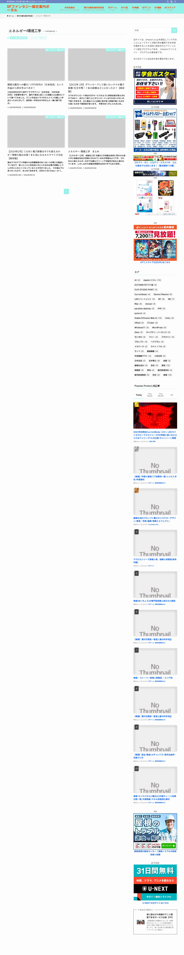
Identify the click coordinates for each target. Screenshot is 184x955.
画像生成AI (141, 365)
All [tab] (172, 395)
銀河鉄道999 (165, 370)
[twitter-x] (168, 1)
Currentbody (142, 294)
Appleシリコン (152, 280)
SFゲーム (151, 483)
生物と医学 (152, 441)
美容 (166, 365)
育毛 (150, 370)
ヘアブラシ (157, 342)
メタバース (141, 346)
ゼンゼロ (140, 337)
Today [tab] (139, 395)
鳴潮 (167, 375)
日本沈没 (140, 361)
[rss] (171, 1)
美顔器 (139, 370)
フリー (153, 337)
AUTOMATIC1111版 (146, 285)
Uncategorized (153, 524)
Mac (138, 304)
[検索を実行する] (174, 30)
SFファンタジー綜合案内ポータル (28, 8)
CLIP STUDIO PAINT (146, 290)
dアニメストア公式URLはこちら (155, 262)
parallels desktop (144, 309)
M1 (161, 299)
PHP (161, 309)
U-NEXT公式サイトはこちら (155, 903)
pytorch (140, 313)
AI (137, 280)
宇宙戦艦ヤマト (143, 356)
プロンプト (141, 342)
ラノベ (139, 351)
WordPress (159, 328)
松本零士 (154, 361)
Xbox (139, 332)
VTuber (152, 323)
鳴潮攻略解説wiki (160, 483)
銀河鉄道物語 (142, 375)
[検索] (175, 1)
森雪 (167, 361)
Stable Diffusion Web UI (148, 318)
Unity (169, 318)
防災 (156, 375)
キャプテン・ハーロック (158, 332)
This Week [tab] (149, 395)
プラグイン (167, 337)
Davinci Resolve (163, 294)
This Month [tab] (161, 395)
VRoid (139, 323)
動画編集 (152, 351)
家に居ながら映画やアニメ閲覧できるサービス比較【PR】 (160, 916)
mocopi (150, 304)
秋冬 (154, 365)
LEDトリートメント (145, 299)
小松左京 (160, 356)
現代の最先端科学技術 (18, 38)
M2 (171, 299)
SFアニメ (151, 565)
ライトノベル (158, 346)
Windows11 (142, 328)
